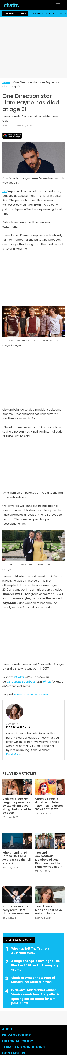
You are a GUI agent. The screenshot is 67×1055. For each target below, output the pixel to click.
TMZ (4, 191)
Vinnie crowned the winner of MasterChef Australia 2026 (33, 980)
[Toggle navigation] (58, 5)
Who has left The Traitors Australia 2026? (30, 950)
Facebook (29, 682)
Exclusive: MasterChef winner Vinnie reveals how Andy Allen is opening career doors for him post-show (35, 996)
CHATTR (19, 677)
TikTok (47, 682)
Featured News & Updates (31, 695)
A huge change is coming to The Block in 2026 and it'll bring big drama (35, 965)
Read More (13, 754)
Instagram (14, 682)
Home (6, 82)
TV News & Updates (43, 13)
